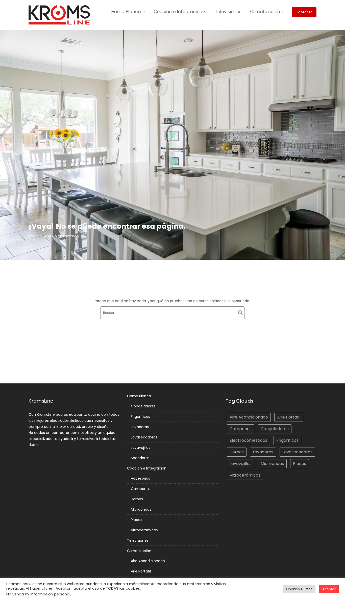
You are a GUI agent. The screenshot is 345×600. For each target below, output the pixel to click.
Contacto (304, 12)
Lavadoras (140, 426)
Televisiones (228, 12)
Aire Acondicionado (148, 560)
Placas (136, 519)
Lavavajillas (140, 447)
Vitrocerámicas (144, 530)
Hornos (137, 499)
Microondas (141, 509)
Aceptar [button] (329, 589)
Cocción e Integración (178, 12)
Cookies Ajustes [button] (299, 589)
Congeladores (143, 406)
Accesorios (140, 478)
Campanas (141, 488)
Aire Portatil (141, 571)
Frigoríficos (140, 416)
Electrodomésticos (248, 440)
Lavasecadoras (144, 437)
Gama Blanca (125, 12)
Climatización (265, 12)
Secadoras (140, 457)
